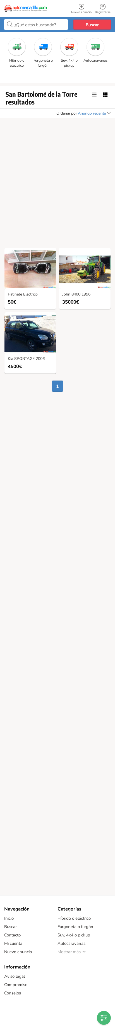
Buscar (92, 25)
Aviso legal (14, 976)
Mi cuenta (13, 943)
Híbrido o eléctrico (74, 918)
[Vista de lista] (94, 95)
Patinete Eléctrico (23, 294)
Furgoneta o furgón (75, 926)
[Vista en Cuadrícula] (105, 95)
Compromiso (15, 984)
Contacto (12, 935)
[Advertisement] (57, 184)
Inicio (9, 918)
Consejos (12, 993)
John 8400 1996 (76, 294)
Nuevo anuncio (18, 951)
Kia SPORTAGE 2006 (26, 359)
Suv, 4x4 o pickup (74, 935)
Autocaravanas (71, 943)
